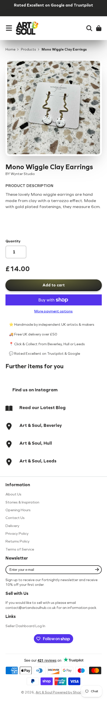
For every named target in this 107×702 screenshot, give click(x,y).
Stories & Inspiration (22, 502)
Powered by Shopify (69, 692)
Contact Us (15, 517)
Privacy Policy (17, 533)
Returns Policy (17, 541)
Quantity (12, 241)
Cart (99, 28)
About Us (13, 494)
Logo (27, 28)
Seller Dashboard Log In (25, 626)
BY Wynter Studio (20, 174)
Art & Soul (44, 692)
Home (10, 49)
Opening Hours (18, 510)
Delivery (12, 525)
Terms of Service (19, 549)
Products (28, 49)
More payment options (53, 311)
